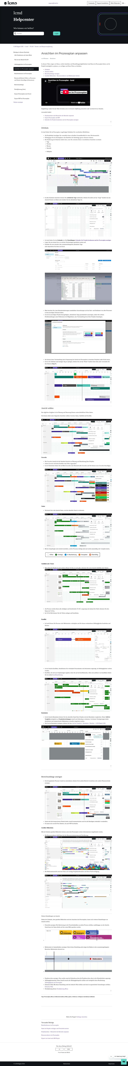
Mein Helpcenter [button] (115, 3)
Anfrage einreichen (82, 1017)
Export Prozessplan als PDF (52, 117)
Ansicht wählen (49, 71)
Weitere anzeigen (18, 102)
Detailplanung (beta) (20, 89)
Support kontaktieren (102, 3)
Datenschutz (66, 1063)
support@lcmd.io (53, 3)
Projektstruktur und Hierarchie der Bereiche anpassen (59, 115)
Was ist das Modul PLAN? (21, 59)
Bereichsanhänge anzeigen (52, 73)
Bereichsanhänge (19, 84)
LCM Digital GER (18, 46)
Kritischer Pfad (49, 986)
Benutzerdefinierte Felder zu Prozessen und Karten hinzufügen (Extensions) (25, 79)
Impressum (111, 1063)
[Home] (10, 6)
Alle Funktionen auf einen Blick (23, 55)
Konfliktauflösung (58, 675)
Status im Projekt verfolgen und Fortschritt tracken (55, 1028)
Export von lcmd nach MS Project (50, 1038)
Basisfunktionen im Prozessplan (23, 73)
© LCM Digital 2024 (19, 1063)
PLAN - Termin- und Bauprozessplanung (41, 46)
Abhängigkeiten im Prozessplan (23, 64)
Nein (68, 1049)
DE (123, 3)
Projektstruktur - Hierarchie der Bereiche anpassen (55, 1031)
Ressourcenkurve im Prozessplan (50, 1035)
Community (91, 3)
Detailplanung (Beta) (62, 989)
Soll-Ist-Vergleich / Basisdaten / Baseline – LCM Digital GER (88, 723)
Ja (59, 1049)
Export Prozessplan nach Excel (22, 94)
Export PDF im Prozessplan (21, 98)
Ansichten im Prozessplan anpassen (24, 69)
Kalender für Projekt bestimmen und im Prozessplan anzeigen (61, 119)
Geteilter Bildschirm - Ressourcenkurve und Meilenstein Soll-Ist (62, 75)
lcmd (26, 46)
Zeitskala (47, 69)
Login (56, 33)
